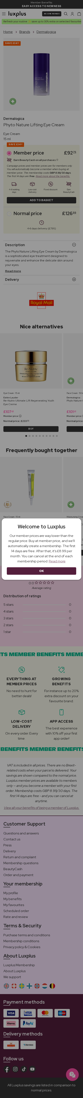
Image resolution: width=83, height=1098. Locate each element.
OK (41, 571)
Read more (57, 561)
